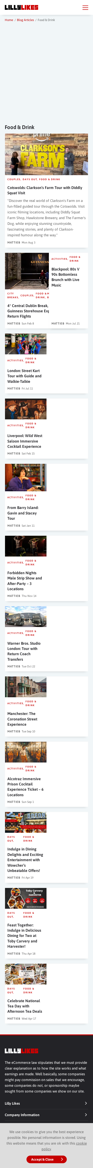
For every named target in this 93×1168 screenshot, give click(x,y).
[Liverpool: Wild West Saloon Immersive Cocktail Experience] (25, 409)
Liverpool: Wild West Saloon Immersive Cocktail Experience (24, 441)
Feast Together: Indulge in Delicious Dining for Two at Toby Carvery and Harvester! (24, 936)
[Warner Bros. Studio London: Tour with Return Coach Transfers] (25, 616)
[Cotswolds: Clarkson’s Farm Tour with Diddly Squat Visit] (46, 154)
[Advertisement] (46, 71)
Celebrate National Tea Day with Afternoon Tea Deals (24, 1006)
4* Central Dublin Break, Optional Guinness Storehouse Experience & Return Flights (36, 311)
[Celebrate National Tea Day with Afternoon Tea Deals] (25, 974)
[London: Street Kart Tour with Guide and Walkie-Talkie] (25, 344)
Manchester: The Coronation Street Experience (22, 718)
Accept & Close (42, 1159)
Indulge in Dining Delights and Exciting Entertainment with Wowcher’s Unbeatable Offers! (25, 860)
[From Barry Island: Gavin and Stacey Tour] (25, 478)
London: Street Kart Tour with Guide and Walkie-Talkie (24, 376)
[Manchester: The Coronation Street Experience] (25, 686)
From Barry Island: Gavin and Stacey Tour (22, 512)
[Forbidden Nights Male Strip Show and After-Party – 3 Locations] (25, 546)
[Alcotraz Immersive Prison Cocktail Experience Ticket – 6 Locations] (25, 752)
